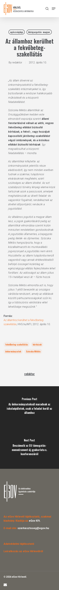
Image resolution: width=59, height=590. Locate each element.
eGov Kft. (34, 520)
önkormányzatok (13, 351)
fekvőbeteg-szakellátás (16, 344)
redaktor (17, 62)
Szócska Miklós (33, 351)
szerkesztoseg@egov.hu (33, 528)
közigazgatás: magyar (39, 32)
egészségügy (16, 32)
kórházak (37, 344)
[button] (53, 8)
